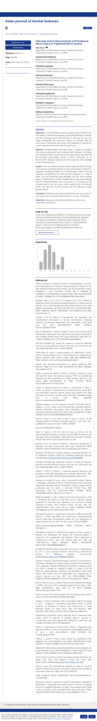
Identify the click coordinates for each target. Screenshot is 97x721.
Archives (15, 34)
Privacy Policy (56, 718)
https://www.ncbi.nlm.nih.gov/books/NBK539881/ (63, 458)
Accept (84, 717)
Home (7, 34)
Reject (92, 717)
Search (87, 28)
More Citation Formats (46, 232)
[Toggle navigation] (6, 28)
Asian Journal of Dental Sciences (31, 21)
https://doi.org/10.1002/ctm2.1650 (69, 662)
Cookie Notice (66, 718)
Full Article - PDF (18, 42)
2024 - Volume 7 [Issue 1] (29, 34)
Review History (18, 47)
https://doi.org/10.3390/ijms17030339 (58, 557)
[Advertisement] (48, 5)
